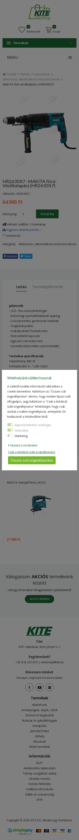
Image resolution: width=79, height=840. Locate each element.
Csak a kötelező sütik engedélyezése (31, 452)
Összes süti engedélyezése (32, 460)
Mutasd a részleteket (23, 445)
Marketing (21, 436)
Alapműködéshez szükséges (33, 425)
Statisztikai (21, 430)
